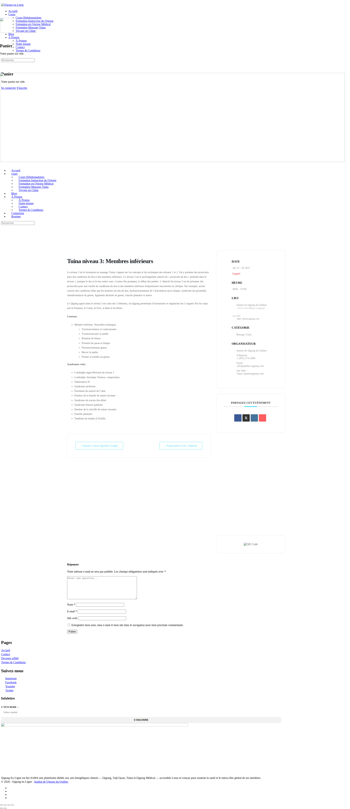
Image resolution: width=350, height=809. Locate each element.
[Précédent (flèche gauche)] (1, 808)
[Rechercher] (3, 62)
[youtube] (10, 794)
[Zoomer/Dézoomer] (1, 805)
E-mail (72, 611)
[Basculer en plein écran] (5, 805)
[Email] (262, 418)
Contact (5, 654)
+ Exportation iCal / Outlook (181, 445)
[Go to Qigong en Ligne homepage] (12, 4)
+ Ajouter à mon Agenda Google (99, 445)
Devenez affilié (10, 658)
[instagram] (10, 791)
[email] (10, 797)
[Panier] (3, 66)
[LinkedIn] (254, 418)
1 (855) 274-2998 (246, 358)
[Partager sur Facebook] (238, 418)
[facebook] (10, 787)
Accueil (5, 650)
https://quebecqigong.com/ (248, 319)
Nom (71, 604)
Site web (72, 618)
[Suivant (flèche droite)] (5, 808)
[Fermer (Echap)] (12, 805)
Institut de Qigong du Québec (51, 781)
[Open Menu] (2, 16)
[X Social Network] (246, 418)
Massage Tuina (244, 334)
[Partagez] (8, 805)
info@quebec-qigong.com (250, 366)
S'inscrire (141, 720)
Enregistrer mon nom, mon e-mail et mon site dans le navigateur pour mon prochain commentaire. (127, 625)
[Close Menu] (2, 164)
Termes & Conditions (13, 662)
